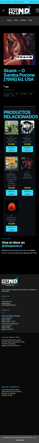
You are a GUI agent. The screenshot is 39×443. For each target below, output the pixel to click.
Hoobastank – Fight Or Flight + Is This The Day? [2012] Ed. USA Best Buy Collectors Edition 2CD (11, 180)
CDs (15, 20)
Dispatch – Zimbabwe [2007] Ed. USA (27, 176)
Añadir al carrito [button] (11, 149)
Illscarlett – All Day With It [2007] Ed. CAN (11, 140)
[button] (3, 10)
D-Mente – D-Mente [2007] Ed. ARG (11, 219)
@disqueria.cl (12, 246)
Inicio (9, 20)
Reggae (7, 95)
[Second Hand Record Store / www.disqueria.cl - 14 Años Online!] (19, 10)
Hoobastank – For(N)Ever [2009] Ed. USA (27, 140)
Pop (30, 20)
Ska (12, 95)
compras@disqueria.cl (9, 305)
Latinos (23, 20)
